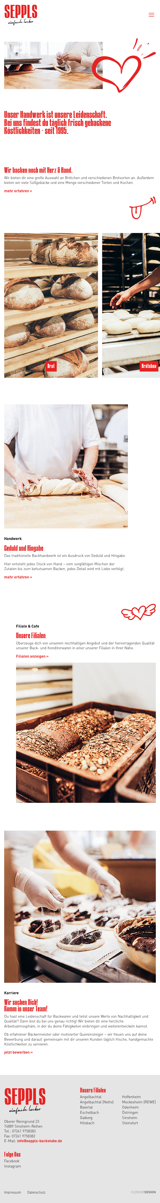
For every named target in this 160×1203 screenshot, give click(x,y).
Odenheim (130, 1107)
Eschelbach (89, 1112)
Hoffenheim (131, 1096)
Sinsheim (129, 1117)
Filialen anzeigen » (32, 656)
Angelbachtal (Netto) (97, 1101)
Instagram (12, 1166)
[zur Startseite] (21, 15)
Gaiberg (86, 1117)
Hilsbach (87, 1122)
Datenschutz (36, 1192)
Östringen (130, 1112)
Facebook (11, 1160)
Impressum (12, 1192)
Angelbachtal (90, 1096)
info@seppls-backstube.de (39, 1140)
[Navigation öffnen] (151, 15)
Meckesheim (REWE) (139, 1101)
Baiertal (86, 1107)
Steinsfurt (130, 1122)
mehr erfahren (18, 190)
